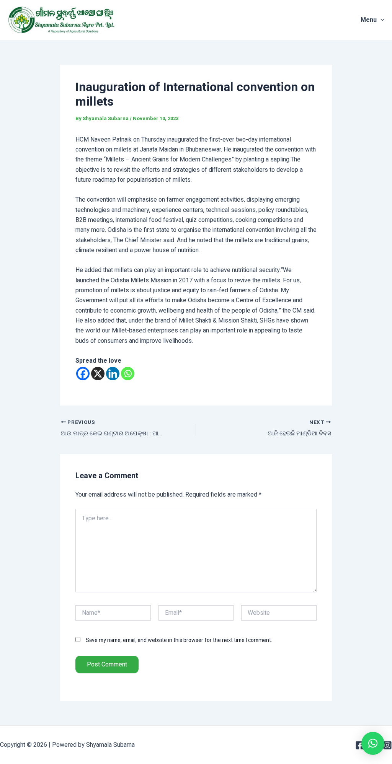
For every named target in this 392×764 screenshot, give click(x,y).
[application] (380, 20)
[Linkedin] (112, 373)
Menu (369, 19)
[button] (372, 743)
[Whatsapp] (127, 373)
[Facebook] (83, 373)
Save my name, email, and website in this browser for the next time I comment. (179, 640)
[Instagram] (387, 745)
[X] (98, 373)
